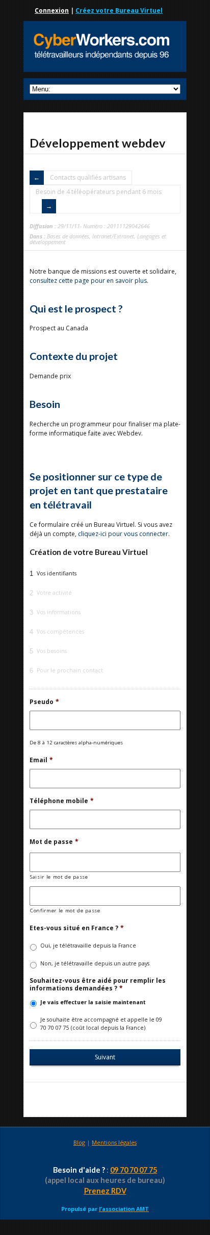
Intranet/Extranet (113, 236)
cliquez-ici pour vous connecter (123, 533)
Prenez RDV (105, 1190)
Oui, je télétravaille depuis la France (88, 945)
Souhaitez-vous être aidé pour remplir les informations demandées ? (98, 984)
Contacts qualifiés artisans (88, 177)
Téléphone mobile (62, 801)
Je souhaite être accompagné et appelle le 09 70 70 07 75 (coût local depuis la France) (101, 1023)
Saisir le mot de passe (59, 877)
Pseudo (44, 702)
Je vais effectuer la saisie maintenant (93, 1002)
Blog (79, 1142)
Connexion (52, 10)
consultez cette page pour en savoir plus (88, 280)
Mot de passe (54, 842)
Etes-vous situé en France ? (77, 928)
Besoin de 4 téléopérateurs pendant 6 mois (99, 191)
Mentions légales (114, 1142)
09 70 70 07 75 (133, 1170)
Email (41, 760)
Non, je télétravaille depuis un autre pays (94, 963)
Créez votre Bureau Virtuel (119, 10)
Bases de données (68, 236)
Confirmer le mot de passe (65, 910)
